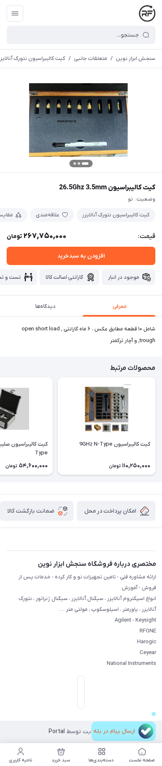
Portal (57, 732)
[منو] (15, 13)
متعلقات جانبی (90, 58)
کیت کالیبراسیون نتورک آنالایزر (116, 214)
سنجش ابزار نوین (135, 58)
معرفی (120, 306)
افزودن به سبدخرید (81, 256)
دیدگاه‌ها (45, 306)
